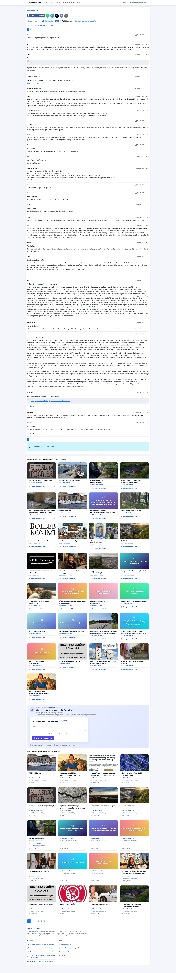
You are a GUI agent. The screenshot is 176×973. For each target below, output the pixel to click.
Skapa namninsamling (44, 738)
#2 (136, 44)
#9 (136, 135)
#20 (136, 280)
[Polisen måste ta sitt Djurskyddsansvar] (103, 476)
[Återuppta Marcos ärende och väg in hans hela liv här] (103, 537)
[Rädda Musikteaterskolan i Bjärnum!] (72, 626)
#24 (136, 413)
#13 (136, 185)
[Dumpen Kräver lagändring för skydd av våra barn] (134, 567)
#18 (136, 242)
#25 (136, 423)
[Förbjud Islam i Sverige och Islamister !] (134, 596)
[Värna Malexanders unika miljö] (134, 505)
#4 (136, 76)
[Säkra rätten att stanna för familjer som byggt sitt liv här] (72, 567)
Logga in (123, 2)
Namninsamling (33, 21)
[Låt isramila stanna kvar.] (41, 626)
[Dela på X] (57, 16)
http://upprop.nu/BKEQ (35, 83)
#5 (136, 88)
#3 (136, 54)
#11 (136, 156)
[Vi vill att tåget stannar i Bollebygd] (41, 536)
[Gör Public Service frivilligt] (72, 536)
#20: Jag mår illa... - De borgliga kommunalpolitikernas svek (50, 401)
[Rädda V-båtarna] (72, 505)
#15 (136, 204)
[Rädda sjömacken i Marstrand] (72, 475)
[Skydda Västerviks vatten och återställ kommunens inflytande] (103, 657)
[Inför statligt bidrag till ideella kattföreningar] (41, 597)
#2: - (32, 63)
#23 (136, 393)
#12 (136, 168)
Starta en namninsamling (138, 2)
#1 (136, 35)
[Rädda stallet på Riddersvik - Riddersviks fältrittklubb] (134, 476)
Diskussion (68, 21)
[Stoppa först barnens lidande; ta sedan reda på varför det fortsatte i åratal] (41, 506)
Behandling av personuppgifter (86, 21)
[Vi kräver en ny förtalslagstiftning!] (41, 475)
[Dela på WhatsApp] (48, 16)
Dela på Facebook (37, 16)
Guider (30, 940)
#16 (136, 218)
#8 (136, 121)
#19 (136, 256)
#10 (136, 145)
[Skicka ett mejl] (61, 16)
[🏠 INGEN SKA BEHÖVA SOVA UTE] (72, 656)
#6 (136, 96)
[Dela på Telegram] (52, 16)
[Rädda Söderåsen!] (134, 536)
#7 (136, 111)
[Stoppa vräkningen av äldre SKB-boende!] (134, 657)
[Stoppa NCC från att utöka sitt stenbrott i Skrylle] (103, 567)
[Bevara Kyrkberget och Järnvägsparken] (103, 597)
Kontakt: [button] (76, 2)
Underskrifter (51, 21)
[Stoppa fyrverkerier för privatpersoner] (41, 657)
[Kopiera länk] (66, 16)
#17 (136, 225)
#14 (136, 193)
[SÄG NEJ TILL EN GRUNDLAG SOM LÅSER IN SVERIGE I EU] (72, 597)
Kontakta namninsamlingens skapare (40, 26)
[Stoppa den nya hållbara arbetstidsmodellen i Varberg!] (41, 687)
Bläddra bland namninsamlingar (61, 2)
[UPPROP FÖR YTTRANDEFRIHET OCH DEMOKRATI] (41, 567)
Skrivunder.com (35, 2)
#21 (136, 322)
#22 (136, 334)
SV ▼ (47, 2)
